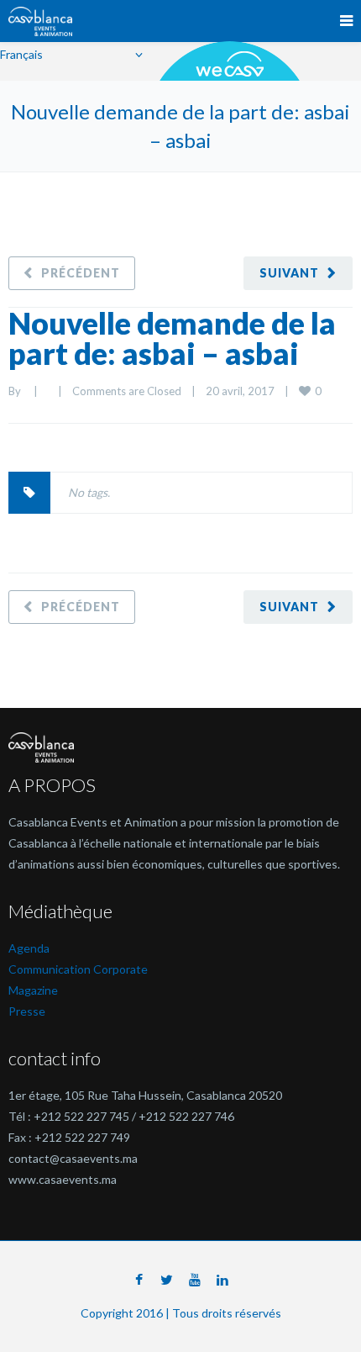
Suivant (289, 273)
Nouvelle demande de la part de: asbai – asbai (172, 338)
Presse (26, 1011)
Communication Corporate (78, 969)
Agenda (29, 948)
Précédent (80, 273)
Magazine (33, 990)
